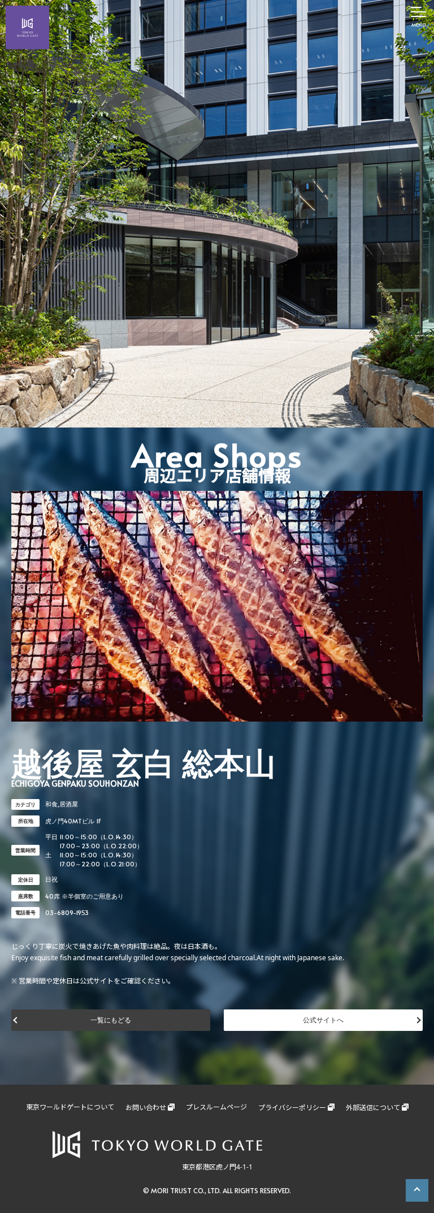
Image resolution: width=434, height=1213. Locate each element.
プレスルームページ (216, 1107)
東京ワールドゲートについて (70, 1107)
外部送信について (373, 1107)
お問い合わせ (145, 1107)
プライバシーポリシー (292, 1107)
